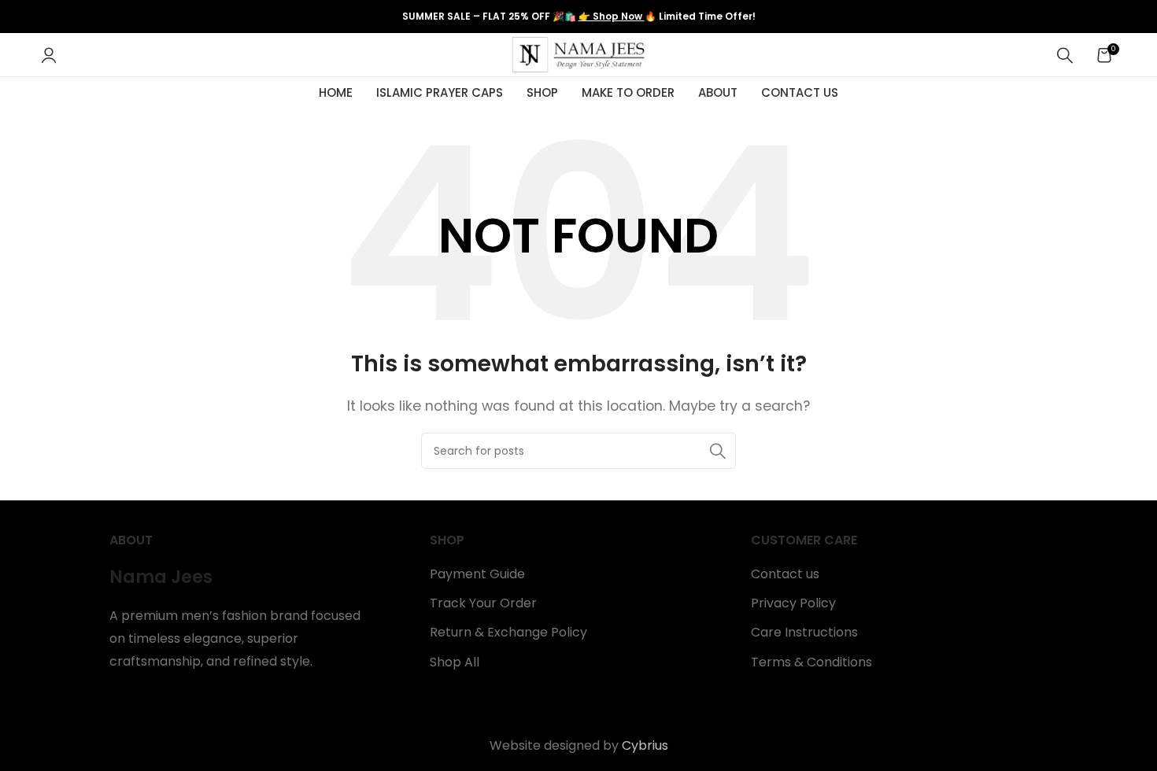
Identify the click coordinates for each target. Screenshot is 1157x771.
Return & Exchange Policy (508, 632)
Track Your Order (483, 603)
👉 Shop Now (611, 16)
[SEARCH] (718, 451)
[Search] (1065, 55)
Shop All (454, 662)
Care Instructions (804, 632)
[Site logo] (578, 54)
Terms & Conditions (811, 662)
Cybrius (645, 745)
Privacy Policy (793, 603)
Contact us (785, 574)
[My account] (49, 55)
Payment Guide (477, 574)
